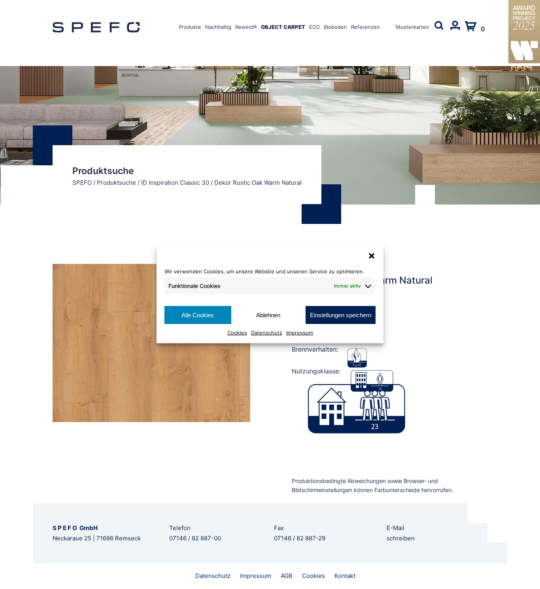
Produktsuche (116, 182)
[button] (372, 255)
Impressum (299, 333)
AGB (287, 576)
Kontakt (344, 576)
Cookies (237, 333)
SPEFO (82, 182)
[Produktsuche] (439, 30)
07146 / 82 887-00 (195, 538)
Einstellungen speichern (340, 314)
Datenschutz (266, 333)
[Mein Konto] (455, 30)
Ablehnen (268, 314)
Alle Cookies (197, 314)
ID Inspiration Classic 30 (175, 182)
